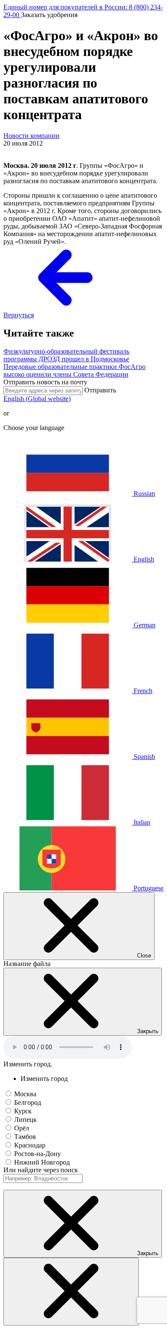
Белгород (27, 1102)
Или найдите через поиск (40, 1170)
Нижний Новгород (42, 1162)
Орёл (21, 1128)
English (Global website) (37, 398)
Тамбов (25, 1136)
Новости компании (31, 135)
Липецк (25, 1119)
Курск (23, 1111)
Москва (25, 1094)
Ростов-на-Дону (37, 1153)
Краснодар (29, 1145)
